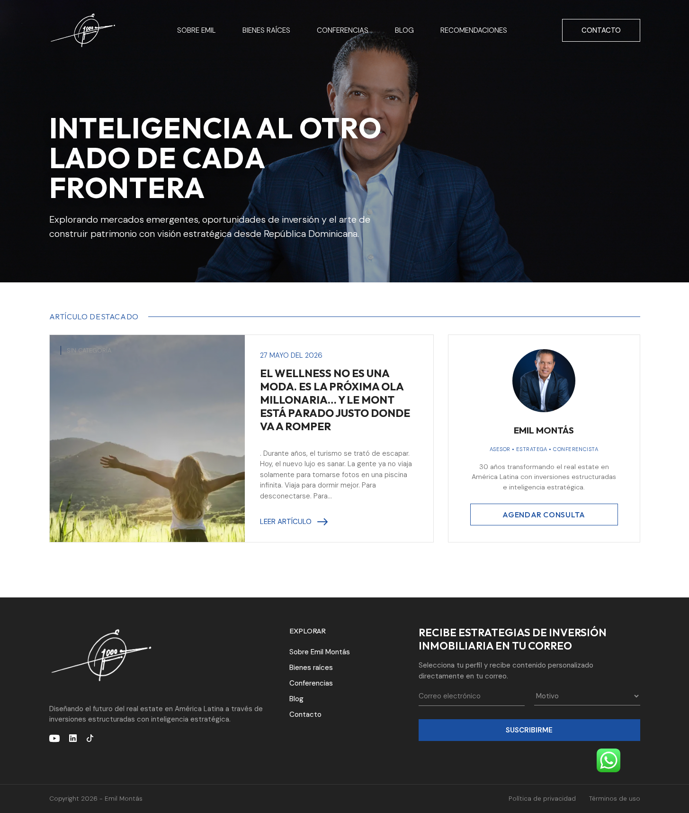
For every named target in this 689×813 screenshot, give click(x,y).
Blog (404, 30)
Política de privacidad (542, 799)
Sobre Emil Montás (319, 652)
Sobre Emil (196, 30)
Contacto (601, 30)
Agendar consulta (543, 514)
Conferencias (342, 30)
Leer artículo (286, 521)
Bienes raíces (266, 30)
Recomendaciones (473, 30)
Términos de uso (614, 799)
